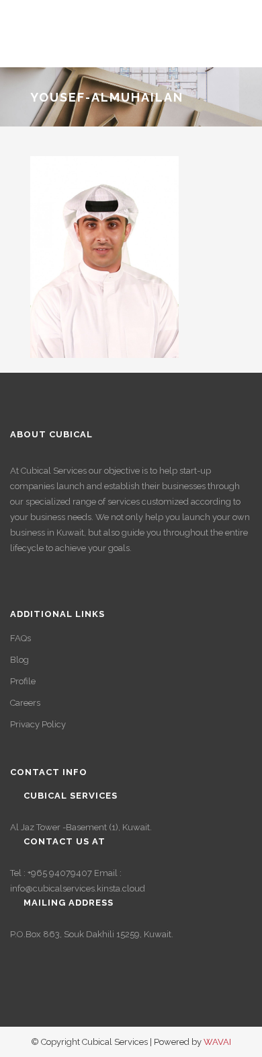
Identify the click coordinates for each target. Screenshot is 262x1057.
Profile (23, 681)
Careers (25, 703)
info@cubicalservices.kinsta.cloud (77, 888)
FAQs (20, 638)
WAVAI (217, 1042)
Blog (19, 660)
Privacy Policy (38, 724)
